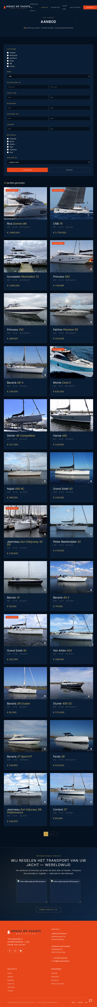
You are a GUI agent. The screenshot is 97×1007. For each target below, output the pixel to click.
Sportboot (13, 58)
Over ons (11, 984)
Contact (90, 7)
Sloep (12, 61)
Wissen (69, 170)
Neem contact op (48, 909)
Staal (11, 147)
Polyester (13, 139)
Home (10, 973)
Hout (11, 152)
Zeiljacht (12, 53)
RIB (11, 63)
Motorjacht (13, 55)
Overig (12, 66)
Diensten (55, 7)
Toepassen (27, 170)
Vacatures (75, 7)
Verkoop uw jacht (57, 984)
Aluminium (13, 149)
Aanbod (44, 7)
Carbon (12, 144)
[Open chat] (90, 1000)
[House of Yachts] (17, 7)
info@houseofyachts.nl (61, 961)
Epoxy (12, 141)
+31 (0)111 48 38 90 (60, 958)
